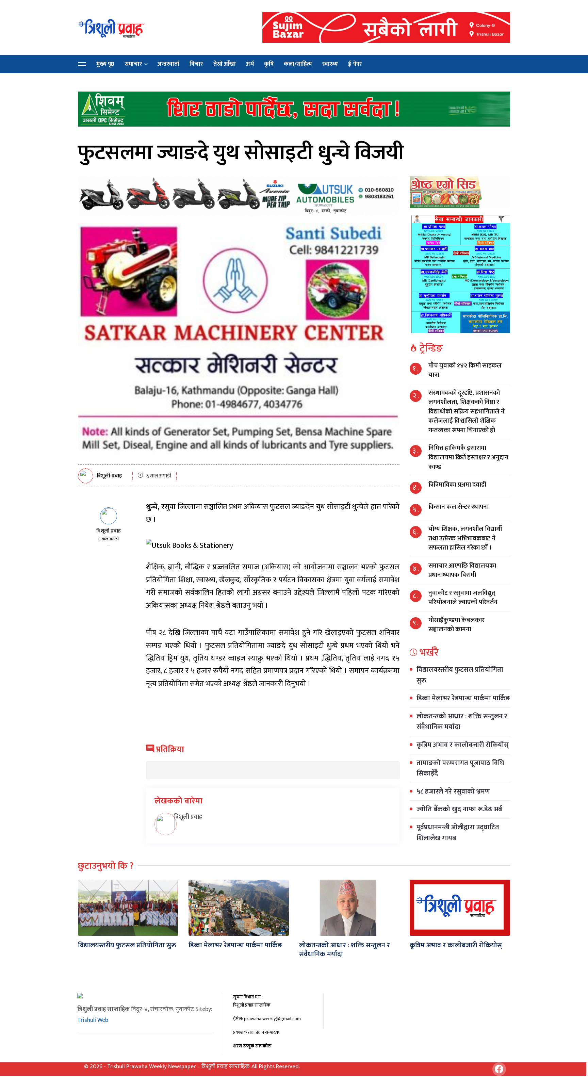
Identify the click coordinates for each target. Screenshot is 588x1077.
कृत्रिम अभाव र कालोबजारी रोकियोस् (462, 745)
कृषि (269, 64)
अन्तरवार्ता (168, 64)
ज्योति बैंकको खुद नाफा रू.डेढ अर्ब (459, 809)
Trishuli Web (92, 1020)
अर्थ (250, 64)
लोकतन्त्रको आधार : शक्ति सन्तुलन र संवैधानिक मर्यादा (461, 722)
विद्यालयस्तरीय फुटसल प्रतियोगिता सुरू (459, 675)
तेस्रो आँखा (224, 64)
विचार (196, 64)
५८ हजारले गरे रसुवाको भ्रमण (453, 791)
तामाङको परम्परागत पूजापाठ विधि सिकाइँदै (460, 768)
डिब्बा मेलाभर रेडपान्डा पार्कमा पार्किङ (463, 698)
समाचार (133, 64)
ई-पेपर (355, 64)
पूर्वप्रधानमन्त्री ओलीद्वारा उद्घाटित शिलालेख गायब (457, 832)
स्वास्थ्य (330, 64)
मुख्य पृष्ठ (105, 64)
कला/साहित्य (298, 64)
